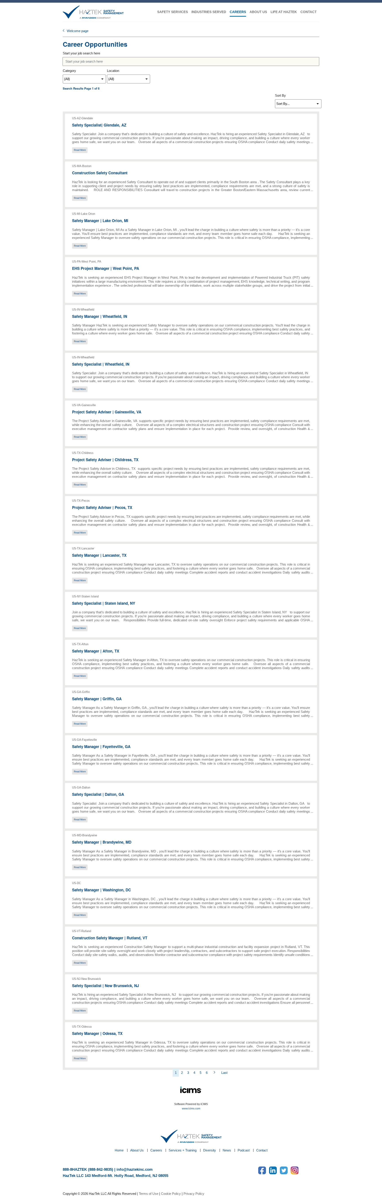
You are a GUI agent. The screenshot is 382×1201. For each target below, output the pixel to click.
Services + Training (183, 1150)
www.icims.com (191, 1108)
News (227, 1150)
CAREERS (238, 12)
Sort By (280, 95)
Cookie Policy (171, 1193)
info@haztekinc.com (135, 1169)
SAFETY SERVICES (172, 12)
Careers (156, 1150)
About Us (137, 1150)
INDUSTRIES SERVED (208, 12)
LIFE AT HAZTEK (284, 12)
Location (113, 71)
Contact (261, 1150)
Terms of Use (148, 1193)
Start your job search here (81, 53)
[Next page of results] (214, 1073)
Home (119, 1150)
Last (224, 1072)
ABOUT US (258, 12)
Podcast (244, 1150)
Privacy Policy (193, 1193)
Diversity (209, 1150)
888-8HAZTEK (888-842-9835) (88, 1169)
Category (69, 71)
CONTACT (308, 12)
